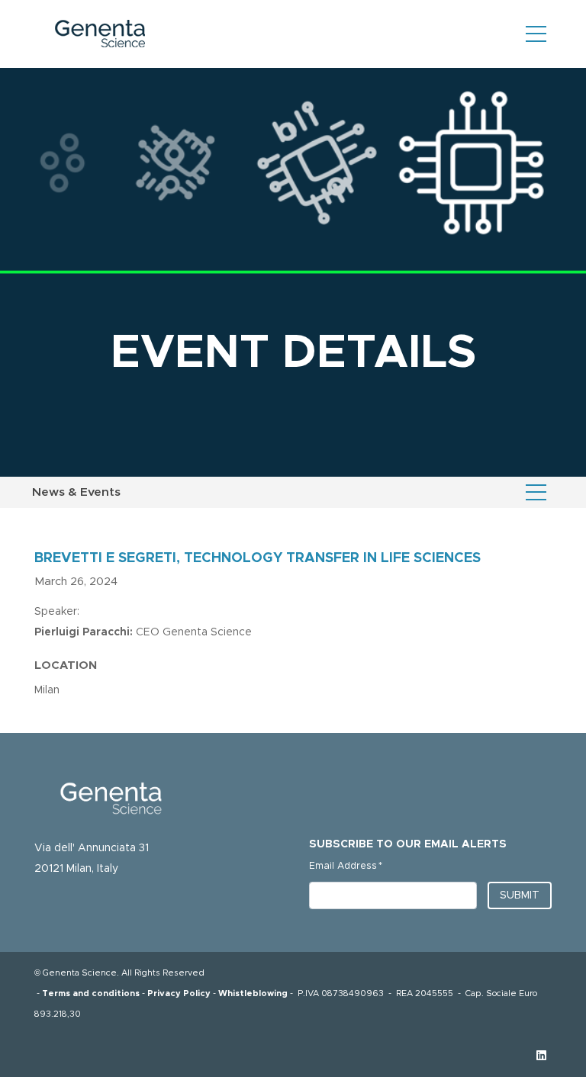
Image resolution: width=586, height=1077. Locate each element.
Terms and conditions (91, 993)
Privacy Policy (179, 993)
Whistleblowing (253, 993)
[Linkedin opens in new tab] (541, 1056)
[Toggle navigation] (536, 33)
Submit (519, 895)
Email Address (345, 865)
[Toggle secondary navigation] (536, 492)
